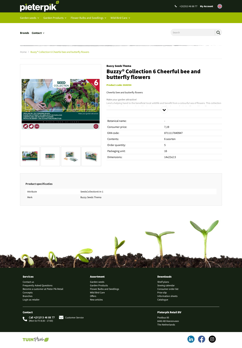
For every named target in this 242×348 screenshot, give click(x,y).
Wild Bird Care (119, 18)
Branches (27, 296)
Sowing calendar (166, 285)
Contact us (28, 281)
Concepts (28, 292)
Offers (93, 296)
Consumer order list (167, 289)
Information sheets (167, 296)
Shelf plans (163, 281)
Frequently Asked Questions (37, 285)
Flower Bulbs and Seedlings (87, 18)
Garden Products (53, 18)
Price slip (162, 292)
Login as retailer (31, 299)
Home (23, 52)
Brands (24, 33)
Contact (37, 33)
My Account (206, 6)
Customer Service (74, 317)
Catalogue (162, 299)
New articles (96, 299)
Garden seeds (28, 18)
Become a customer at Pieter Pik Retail (43, 289)
